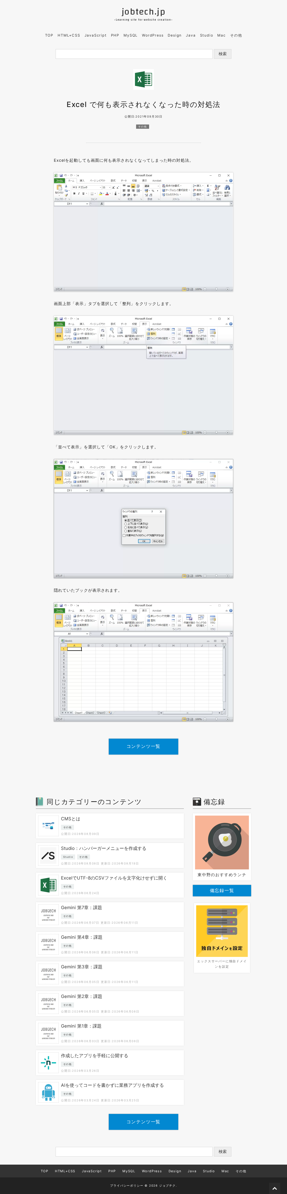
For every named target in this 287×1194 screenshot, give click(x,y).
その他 (236, 35)
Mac (221, 35)
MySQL (131, 35)
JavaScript (96, 35)
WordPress (152, 35)
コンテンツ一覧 (143, 746)
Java (191, 35)
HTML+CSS (69, 35)
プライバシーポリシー (126, 1185)
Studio (206, 35)
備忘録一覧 (222, 890)
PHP (115, 35)
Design (175, 35)
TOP (49, 35)
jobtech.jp (143, 12)
